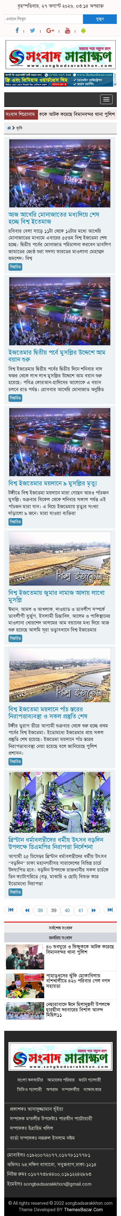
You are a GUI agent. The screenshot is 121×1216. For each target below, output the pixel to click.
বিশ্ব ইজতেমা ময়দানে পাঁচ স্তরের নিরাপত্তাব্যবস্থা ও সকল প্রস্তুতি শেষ (48, 713)
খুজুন (100, 18)
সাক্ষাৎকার (92, 1089)
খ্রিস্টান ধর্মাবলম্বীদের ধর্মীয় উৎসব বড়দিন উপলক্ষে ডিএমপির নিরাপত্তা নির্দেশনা (55, 843)
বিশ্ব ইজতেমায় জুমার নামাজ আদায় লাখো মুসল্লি (56, 596)
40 (67, 910)
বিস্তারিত (15, 267)
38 (40, 910)
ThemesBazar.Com (83, 1210)
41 (80, 910)
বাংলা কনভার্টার (30, 1080)
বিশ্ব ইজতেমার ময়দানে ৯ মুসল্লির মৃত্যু (52, 483)
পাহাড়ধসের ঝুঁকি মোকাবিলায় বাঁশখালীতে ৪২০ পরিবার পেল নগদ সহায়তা (78, 981)
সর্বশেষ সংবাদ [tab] (60, 928)
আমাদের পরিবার (61, 1080)
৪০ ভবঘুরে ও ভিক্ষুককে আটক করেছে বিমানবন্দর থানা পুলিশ (80, 949)
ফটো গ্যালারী (90, 1080)
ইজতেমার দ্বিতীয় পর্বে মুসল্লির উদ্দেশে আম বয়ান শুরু (57, 356)
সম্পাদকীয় (70, 1089)
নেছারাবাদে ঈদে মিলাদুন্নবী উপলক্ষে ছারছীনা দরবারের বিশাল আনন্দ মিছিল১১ (78, 1010)
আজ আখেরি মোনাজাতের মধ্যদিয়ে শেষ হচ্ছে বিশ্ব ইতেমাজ (53, 218)
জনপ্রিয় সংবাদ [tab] (60, 938)
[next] (94, 910)
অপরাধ (52, 1089)
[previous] (27, 910)
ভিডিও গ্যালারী (29, 1089)
